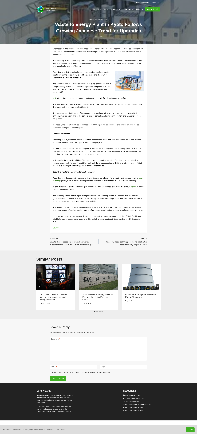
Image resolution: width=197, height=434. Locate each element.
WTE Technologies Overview (133, 398)
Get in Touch (152, 9)
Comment (55, 339)
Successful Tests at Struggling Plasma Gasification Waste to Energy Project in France (126, 242)
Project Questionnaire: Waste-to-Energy (137, 404)
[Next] (157, 286)
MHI (54, 98)
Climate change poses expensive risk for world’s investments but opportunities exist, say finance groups (72, 242)
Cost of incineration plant (132, 395)
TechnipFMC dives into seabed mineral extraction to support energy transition (54, 297)
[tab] (94, 311)
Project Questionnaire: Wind (133, 407)
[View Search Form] (94, 9)
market (133, 187)
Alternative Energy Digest (98, 19)
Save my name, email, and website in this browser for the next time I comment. (81, 372)
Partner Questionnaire (131, 401)
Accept (190, 430)
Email (104, 367)
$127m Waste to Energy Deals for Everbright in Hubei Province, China (97, 297)
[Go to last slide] (39, 286)
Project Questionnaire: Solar (133, 410)
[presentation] (55, 277)
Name (54, 367)
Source (56, 228)
